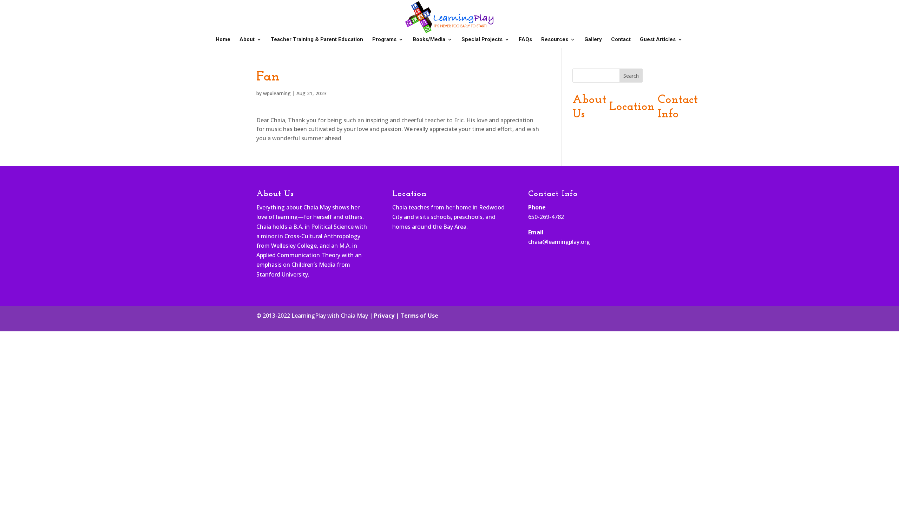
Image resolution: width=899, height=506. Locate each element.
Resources (554, 40)
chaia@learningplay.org (559, 242)
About (247, 40)
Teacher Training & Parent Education (317, 40)
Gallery (593, 40)
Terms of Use (419, 315)
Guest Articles (658, 40)
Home (223, 40)
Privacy (384, 315)
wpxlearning (277, 93)
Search (631, 75)
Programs (384, 40)
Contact (621, 40)
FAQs (525, 40)
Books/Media (429, 40)
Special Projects (482, 40)
